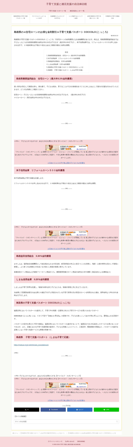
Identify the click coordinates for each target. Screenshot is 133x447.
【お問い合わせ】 (70, 441)
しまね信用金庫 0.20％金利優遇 (59, 64)
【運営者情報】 (81, 441)
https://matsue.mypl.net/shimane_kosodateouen (31, 345)
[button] (117, 421)
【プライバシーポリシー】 (55, 441)
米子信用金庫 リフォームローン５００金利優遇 (64, 58)
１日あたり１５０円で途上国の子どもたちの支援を (66, 163)
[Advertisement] (66, 113)
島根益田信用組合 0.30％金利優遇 (59, 61)
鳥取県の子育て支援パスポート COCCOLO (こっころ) (65, 67)
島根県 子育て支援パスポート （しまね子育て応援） (66, 70)
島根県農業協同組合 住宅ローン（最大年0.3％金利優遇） (67, 55)
